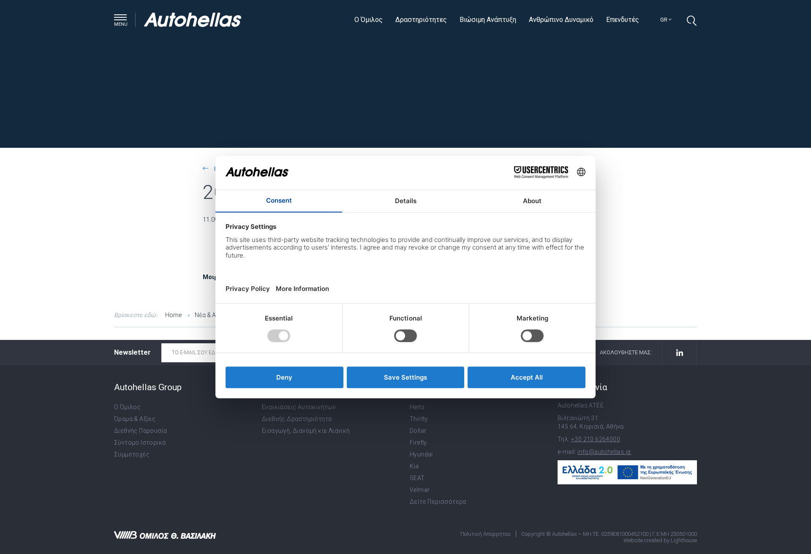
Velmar (420, 489)
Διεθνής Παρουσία (140, 430)
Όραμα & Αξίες (134, 419)
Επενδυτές (622, 20)
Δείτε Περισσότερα (438, 501)
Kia (414, 466)
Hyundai (421, 454)
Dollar (418, 430)
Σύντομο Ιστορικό (140, 442)
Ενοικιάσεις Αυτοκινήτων (299, 407)
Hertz (417, 407)
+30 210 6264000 (595, 439)
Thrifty (419, 419)
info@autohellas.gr (604, 451)
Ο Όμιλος (368, 20)
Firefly (418, 442)
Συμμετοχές (132, 454)
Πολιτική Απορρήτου (485, 534)
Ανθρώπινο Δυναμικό (561, 20)
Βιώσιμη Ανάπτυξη (488, 20)
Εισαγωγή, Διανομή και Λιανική (306, 430)
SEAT (417, 478)
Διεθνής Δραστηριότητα (297, 419)
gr (664, 19)
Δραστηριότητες (421, 20)
